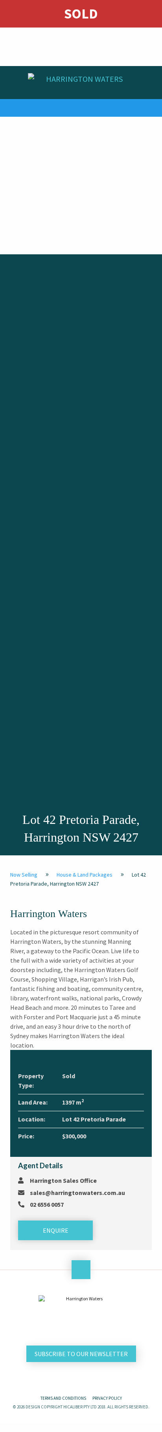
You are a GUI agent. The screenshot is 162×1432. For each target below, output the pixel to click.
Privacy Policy (107, 1398)
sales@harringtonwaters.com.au (77, 1193)
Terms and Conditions (63, 1398)
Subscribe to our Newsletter (81, 1354)
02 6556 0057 (47, 1204)
